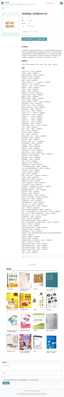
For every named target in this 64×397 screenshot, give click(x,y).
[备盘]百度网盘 (41, 39)
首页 (3, 8)
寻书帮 (6, 2)
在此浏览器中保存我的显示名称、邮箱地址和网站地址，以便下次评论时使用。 (21, 380)
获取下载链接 (32, 264)
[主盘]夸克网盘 (28, 39)
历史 (24, 256)
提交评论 (6, 383)
